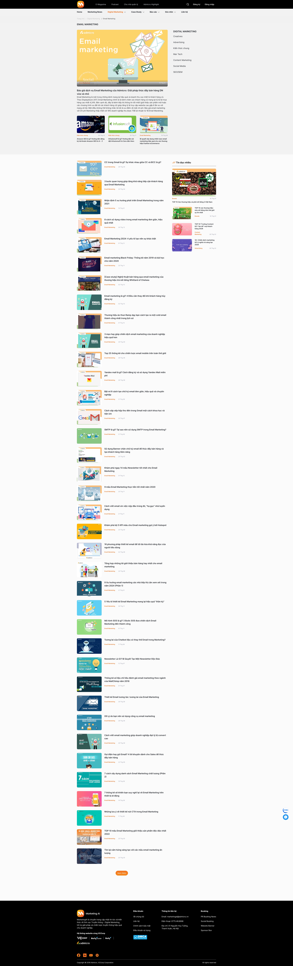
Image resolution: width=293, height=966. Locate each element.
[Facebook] (78, 955)
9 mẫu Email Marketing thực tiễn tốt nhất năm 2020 (129, 487)
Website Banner (207, 926)
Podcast (115, 4)
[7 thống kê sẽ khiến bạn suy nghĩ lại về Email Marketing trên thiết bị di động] (89, 799)
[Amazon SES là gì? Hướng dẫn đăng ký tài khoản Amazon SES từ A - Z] (91, 124)
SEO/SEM (177, 72)
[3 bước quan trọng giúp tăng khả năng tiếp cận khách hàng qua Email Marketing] (89, 187)
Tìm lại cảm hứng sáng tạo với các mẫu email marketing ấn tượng (133, 851)
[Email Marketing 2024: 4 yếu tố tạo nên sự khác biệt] (89, 245)
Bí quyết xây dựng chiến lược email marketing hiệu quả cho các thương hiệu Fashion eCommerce (153, 141)
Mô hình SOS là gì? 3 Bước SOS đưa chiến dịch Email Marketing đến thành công (130, 622)
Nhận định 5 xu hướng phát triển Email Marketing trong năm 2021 (134, 202)
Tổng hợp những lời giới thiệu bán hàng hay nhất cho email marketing (133, 565)
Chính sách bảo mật (141, 926)
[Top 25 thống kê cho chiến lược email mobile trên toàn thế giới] (89, 359)
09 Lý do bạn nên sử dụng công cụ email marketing (129, 716)
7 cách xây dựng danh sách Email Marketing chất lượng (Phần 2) (134, 775)
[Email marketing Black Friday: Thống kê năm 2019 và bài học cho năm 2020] (89, 264)
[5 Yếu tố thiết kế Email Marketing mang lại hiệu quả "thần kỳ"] (89, 608)
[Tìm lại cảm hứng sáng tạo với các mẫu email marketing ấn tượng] (89, 856)
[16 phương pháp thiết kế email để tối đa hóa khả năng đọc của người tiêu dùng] (89, 550)
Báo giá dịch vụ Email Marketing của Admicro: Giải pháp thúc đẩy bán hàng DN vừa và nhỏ (120, 92)
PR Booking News (208, 916)
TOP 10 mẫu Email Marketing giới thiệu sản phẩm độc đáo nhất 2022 (135, 832)
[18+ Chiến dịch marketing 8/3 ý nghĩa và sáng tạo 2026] (182, 245)
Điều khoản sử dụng (141, 930)
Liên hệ (184, 12)
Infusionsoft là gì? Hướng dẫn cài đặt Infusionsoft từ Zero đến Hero (121, 140)
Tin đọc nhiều (183, 162)
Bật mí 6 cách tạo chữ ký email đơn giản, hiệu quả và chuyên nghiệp (134, 393)
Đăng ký (196, 4)
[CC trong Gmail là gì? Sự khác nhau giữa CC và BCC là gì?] (89, 168)
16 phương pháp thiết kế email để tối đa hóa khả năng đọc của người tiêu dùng (135, 546)
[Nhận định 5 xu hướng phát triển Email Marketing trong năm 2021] (89, 206)
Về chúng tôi (138, 916)
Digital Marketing (115, 12)
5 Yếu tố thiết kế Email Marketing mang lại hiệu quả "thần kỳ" (134, 601)
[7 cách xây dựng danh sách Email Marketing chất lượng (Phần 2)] (89, 779)
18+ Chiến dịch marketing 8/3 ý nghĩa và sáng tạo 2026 (204, 242)
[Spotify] (97, 955)
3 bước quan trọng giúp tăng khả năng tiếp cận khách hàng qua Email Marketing (133, 183)
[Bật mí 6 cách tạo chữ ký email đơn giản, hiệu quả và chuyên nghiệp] (89, 397)
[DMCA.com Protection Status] (142, 937)
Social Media (179, 66)
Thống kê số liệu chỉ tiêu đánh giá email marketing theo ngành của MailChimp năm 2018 (135, 679)
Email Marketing (109, 19)
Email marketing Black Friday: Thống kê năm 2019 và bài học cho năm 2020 (134, 259)
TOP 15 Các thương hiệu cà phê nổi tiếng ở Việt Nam (192, 202)
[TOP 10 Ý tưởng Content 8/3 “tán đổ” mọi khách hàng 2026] (182, 229)
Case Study (136, 12)
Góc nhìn (169, 12)
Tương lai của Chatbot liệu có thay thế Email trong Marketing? (134, 640)
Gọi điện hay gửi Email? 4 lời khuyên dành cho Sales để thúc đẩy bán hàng (134, 756)
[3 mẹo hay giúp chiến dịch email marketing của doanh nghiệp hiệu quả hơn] (89, 340)
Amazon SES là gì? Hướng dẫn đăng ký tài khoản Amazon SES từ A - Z (90, 140)
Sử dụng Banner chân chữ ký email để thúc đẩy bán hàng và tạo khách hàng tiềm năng (134, 450)
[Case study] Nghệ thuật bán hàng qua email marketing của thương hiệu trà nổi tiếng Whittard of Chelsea (133, 278)
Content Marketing (182, 60)
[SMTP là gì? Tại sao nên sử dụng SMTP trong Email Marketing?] (89, 436)
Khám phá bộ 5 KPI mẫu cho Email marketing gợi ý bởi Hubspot (135, 525)
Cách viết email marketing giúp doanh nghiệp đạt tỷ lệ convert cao (135, 737)
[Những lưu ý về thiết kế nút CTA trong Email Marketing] (89, 818)
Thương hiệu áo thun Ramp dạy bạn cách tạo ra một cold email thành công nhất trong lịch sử (135, 317)
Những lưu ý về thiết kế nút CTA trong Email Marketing (131, 812)
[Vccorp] (83, 938)
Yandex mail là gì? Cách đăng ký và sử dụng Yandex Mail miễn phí (134, 374)
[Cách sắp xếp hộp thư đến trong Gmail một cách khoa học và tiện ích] (89, 417)
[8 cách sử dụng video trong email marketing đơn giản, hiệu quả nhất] (89, 226)
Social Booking (207, 921)
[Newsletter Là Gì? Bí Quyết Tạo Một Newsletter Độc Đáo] (89, 665)
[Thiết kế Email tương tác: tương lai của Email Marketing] (89, 703)
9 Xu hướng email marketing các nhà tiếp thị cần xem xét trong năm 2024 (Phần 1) (135, 584)
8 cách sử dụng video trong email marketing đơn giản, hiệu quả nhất (133, 221)
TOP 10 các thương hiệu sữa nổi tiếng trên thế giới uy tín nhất (204, 210)
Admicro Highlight (151, 4)
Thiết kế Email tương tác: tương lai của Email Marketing (131, 697)
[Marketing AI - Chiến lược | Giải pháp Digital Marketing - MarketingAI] (81, 5)
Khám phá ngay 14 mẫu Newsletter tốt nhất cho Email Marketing (130, 469)
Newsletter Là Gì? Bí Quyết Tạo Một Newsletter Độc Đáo (132, 659)
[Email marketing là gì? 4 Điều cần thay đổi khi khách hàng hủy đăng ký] (89, 302)
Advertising (178, 42)
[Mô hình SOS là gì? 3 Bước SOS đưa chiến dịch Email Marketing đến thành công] (89, 627)
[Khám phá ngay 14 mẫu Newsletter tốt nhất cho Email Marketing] (89, 474)
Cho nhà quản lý (131, 4)
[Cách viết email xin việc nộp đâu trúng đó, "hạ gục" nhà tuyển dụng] (89, 512)
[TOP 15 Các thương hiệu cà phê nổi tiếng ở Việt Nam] (194, 182)
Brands (174, 198)
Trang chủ (80, 19)
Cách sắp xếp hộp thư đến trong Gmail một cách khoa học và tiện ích (134, 412)
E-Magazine (101, 4)
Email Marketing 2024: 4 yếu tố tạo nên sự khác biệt (130, 239)
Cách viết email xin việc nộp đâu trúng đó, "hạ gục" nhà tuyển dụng (134, 508)
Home (79, 12)
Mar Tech (177, 54)
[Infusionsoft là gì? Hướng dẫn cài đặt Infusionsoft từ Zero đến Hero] (122, 124)
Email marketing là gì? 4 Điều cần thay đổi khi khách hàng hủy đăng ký (134, 297)
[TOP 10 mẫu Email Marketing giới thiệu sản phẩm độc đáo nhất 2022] (89, 837)
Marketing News (95, 12)
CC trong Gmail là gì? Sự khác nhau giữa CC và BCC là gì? (132, 162)
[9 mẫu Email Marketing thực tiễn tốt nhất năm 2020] (89, 493)
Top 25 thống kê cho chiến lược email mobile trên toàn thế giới (135, 353)
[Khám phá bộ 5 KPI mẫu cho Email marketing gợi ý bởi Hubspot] (89, 531)
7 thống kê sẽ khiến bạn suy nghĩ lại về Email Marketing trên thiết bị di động (134, 794)
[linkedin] (85, 955)
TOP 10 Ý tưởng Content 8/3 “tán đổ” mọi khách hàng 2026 (204, 226)
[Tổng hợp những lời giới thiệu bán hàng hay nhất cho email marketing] (89, 569)
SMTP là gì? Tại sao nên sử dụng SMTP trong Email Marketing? (135, 430)
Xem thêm (121, 873)
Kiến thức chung (82, 135)
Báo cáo (153, 12)
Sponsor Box (206, 930)
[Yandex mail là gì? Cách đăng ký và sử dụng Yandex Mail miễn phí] (89, 378)
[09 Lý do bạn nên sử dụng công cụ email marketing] (89, 722)
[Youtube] (91, 955)
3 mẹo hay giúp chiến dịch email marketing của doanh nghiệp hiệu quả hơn (134, 336)
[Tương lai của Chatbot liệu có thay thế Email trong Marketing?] (89, 646)
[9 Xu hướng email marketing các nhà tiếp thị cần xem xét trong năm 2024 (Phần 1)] (89, 588)
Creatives (178, 36)
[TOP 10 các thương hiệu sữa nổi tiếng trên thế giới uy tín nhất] (182, 213)
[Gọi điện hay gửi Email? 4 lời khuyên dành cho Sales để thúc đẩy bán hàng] (89, 760)
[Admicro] (83, 942)
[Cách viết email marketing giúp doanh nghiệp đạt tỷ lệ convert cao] (89, 741)
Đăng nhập (209, 4)
